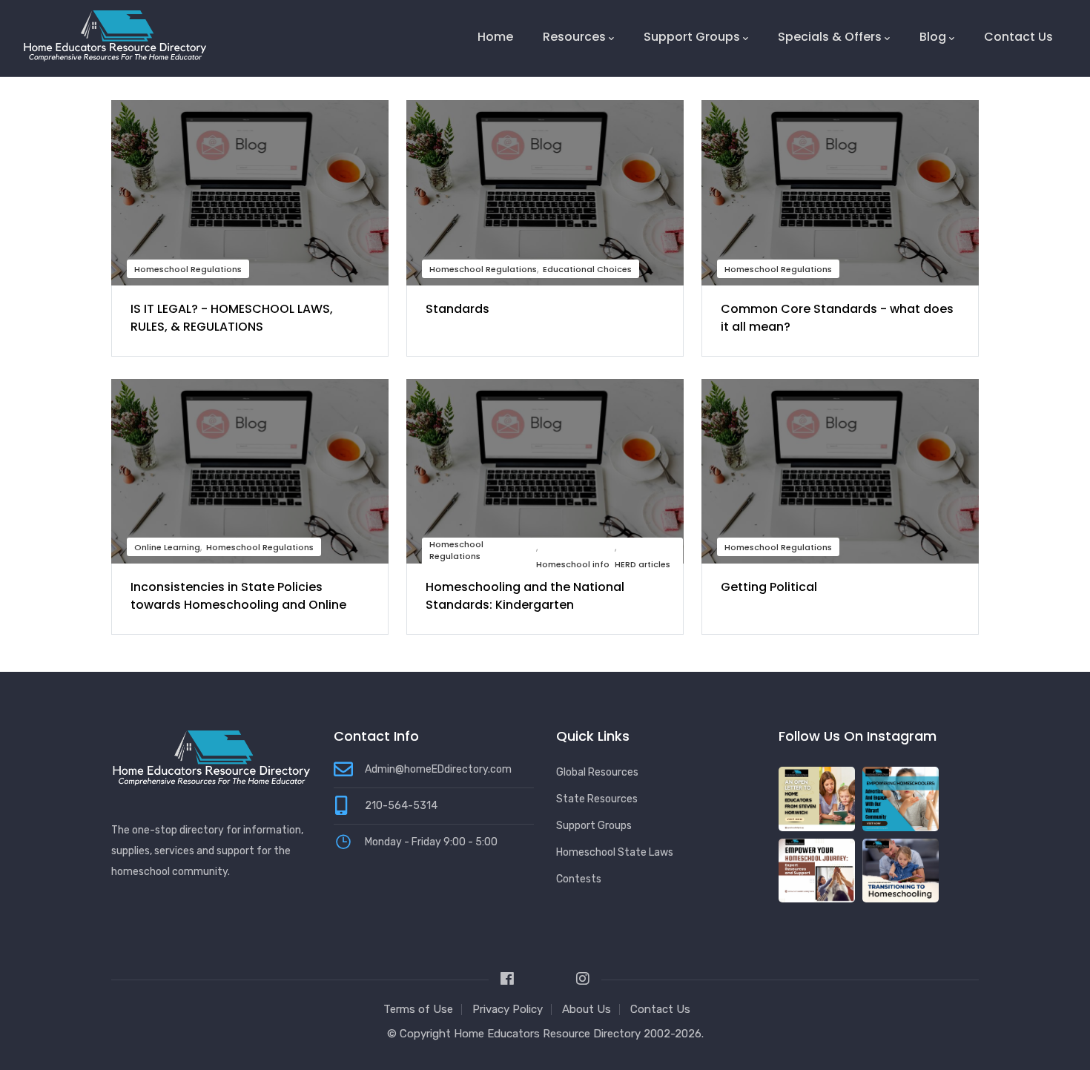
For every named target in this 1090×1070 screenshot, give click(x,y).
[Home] (115, 35)
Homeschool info (573, 564)
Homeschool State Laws (614, 852)
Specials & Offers (830, 36)
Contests (578, 879)
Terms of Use (418, 1009)
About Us (586, 1009)
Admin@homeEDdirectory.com (438, 769)
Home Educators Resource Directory (549, 1033)
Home (495, 36)
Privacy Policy (507, 1009)
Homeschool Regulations (188, 269)
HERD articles (642, 564)
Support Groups (692, 36)
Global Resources (597, 772)
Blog (932, 36)
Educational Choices (587, 269)
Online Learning (167, 547)
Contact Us (1018, 36)
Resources (574, 36)
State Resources (597, 799)
